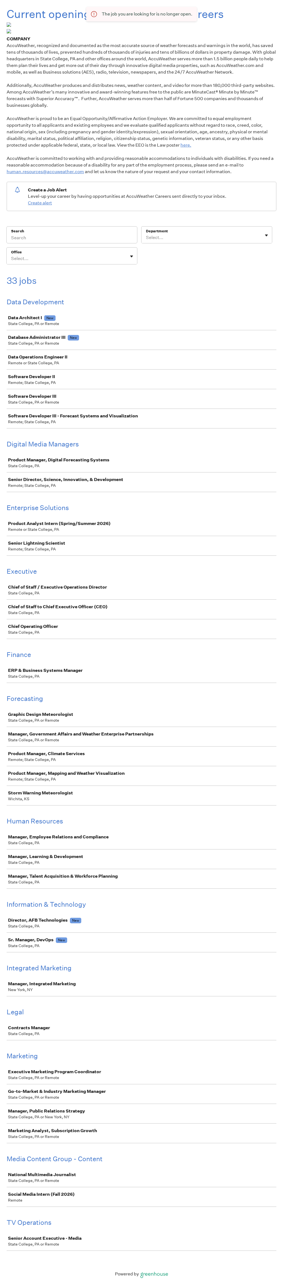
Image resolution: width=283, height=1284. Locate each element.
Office (16, 252)
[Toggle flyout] (266, 235)
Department (157, 231)
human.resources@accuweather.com (45, 171)
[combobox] (146, 238)
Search (17, 231)
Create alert (40, 203)
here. (185, 145)
